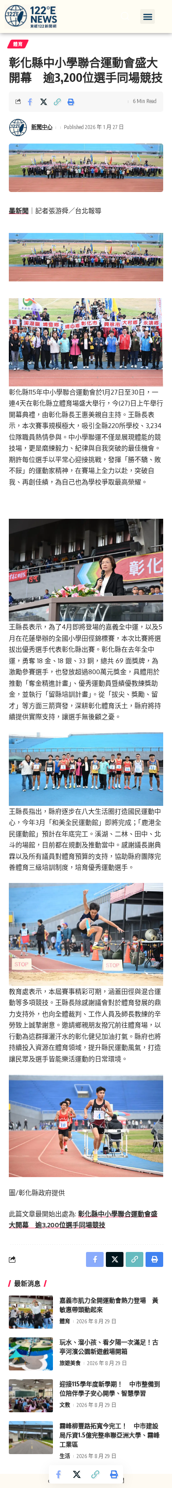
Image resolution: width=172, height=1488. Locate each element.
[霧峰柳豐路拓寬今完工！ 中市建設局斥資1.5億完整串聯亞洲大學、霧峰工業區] (31, 1437)
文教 (65, 1405)
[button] (147, 16)
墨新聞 (19, 211)
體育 (17, 44)
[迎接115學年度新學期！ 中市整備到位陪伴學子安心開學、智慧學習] (31, 1395)
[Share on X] (43, 102)
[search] (125, 16)
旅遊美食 (70, 1363)
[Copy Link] (57, 102)
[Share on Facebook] (30, 102)
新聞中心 (41, 127)
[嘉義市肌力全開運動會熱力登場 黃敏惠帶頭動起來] (31, 1312)
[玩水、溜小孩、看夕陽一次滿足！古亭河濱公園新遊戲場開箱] (31, 1353)
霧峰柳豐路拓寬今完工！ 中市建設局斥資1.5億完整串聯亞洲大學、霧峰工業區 (110, 1435)
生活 (65, 1456)
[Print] (71, 102)
